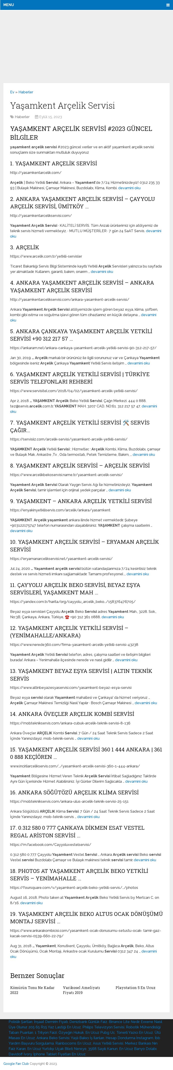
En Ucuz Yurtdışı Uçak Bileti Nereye (56, 1049)
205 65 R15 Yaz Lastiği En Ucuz (54, 1027)
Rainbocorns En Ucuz (73, 1043)
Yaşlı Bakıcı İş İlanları (87, 1038)
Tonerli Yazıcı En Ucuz (134, 1032)
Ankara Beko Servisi (52, 1038)
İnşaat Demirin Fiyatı (51, 1022)
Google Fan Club (16, 1064)
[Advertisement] (86, 46)
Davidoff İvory (20, 1054)
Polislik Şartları (20, 1022)
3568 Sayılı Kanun (103, 1049)
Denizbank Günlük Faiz (88, 1022)
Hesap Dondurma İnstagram (129, 1038)
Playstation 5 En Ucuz (135, 987)
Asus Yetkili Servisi (108, 1043)
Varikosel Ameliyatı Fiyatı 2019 (81, 990)
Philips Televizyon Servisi (103, 1027)
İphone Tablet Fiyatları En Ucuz (59, 1054)
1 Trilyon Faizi (46, 1032)
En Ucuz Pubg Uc (100, 1032)
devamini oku (129, 188)
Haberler (25, 92)
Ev (12, 92)
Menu (8, 5)
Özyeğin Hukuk (71, 1032)
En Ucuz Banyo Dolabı (138, 1049)
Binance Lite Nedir (124, 1022)
